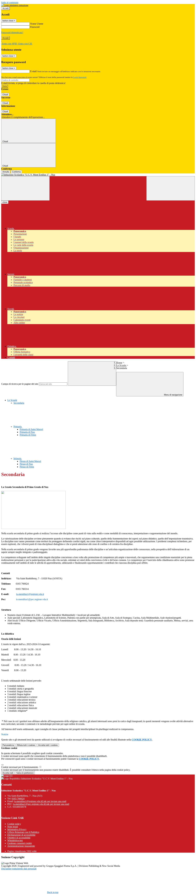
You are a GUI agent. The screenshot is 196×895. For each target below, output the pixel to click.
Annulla (5, 172)
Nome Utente (36, 23)
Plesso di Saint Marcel (30, 461)
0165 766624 (18, 798)
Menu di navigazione (172, 395)
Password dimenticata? (12, 32)
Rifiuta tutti (26, 745)
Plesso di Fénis (27, 466)
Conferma (16, 172)
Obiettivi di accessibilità (18, 837)
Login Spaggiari (80, 77)
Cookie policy (14, 824)
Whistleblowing (15, 840)
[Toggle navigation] (25, 188)
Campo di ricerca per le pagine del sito (19, 384)
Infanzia (17, 458)
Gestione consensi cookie (19, 843)
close (4, 202)
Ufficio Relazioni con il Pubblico (23, 832)
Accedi (5, 8)
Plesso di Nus (26, 464)
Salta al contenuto (9, 2)
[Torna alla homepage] (98, 174)
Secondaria (18, 403)
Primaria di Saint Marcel (31, 429)
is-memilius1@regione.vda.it (30, 594)
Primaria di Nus (27, 432)
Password (35, 27)
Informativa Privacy (16, 829)
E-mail (33, 71)
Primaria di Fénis (28, 435)
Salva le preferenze (25, 773)
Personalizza (8, 745)
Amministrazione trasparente (21, 846)
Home (119, 362)
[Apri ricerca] (170, 188)
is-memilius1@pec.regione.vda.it (41, 804)
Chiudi (5, 94)
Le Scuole (121, 365)
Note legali (12, 826)
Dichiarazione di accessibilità (21, 835)
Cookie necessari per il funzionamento (20, 767)
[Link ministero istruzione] (14, 5)
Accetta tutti (48, 745)
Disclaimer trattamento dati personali (18, 868)
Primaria (17, 426)
